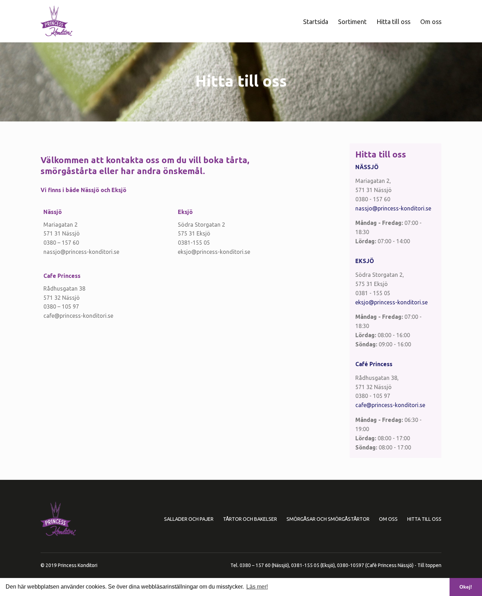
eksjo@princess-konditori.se (391, 302)
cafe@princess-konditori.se (390, 405)
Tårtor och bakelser (250, 519)
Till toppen (429, 565)
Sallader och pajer (188, 519)
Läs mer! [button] (257, 587)
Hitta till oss (393, 21)
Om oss (430, 21)
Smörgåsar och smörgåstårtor (328, 519)
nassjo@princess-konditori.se (393, 208)
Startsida (315, 21)
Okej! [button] (465, 587)
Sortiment (352, 21)
